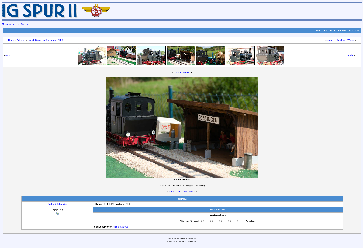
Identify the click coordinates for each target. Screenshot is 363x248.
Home (318, 30)
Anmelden (354, 30)
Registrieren (340, 30)
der (118, 226)
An (114, 226)
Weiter (350, 40)
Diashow (341, 40)
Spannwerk (8, 24)
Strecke (124, 226)
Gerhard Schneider (57, 204)
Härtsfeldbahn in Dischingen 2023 (45, 40)
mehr (8, 55)
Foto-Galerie (22, 24)
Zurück (330, 40)
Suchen (327, 30)
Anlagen (21, 40)
